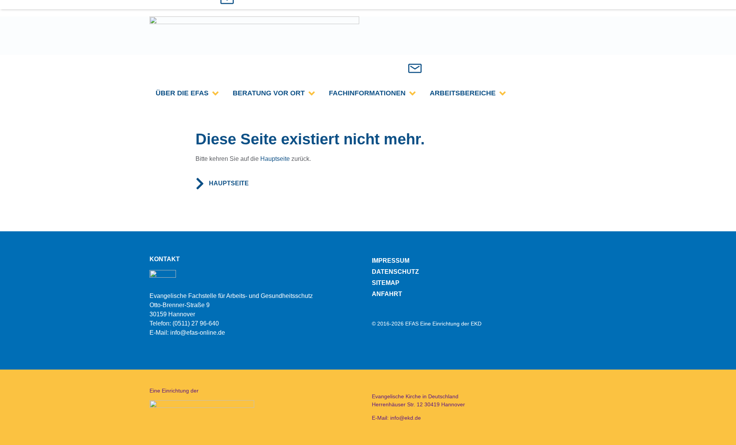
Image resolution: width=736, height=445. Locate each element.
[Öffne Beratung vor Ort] (312, 93)
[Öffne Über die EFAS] (215, 93)
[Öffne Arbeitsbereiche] (503, 93)
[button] (384, 68)
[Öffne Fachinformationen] (412, 93)
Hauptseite (275, 158)
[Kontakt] (415, 68)
